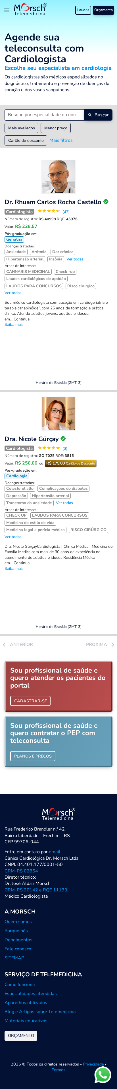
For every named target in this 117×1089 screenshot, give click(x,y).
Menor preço (55, 128)
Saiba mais (14, 324)
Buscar (102, 115)
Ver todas (74, 259)
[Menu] (7, 10)
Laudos (83, 9)
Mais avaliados (21, 128)
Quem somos (18, 922)
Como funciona (20, 984)
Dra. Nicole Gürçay (32, 439)
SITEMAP (14, 958)
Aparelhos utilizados (26, 1003)
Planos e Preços (33, 756)
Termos (58, 1070)
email (54, 852)
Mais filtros (61, 140)
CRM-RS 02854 (21, 871)
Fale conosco (18, 949)
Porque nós (16, 931)
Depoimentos (18, 940)
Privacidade (93, 1064)
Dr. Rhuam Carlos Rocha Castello (53, 202)
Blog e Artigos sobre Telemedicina (40, 1012)
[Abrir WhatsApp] (102, 1074)
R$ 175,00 (70, 463)
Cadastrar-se (30, 701)
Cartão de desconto (26, 140)
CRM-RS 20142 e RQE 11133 (36, 890)
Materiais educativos (26, 1021)
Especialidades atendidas (31, 993)
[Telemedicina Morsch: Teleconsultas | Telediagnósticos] (30, 10)
